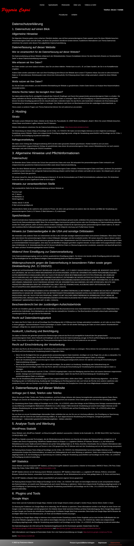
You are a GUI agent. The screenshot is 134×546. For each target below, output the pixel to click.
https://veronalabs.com (47, 468)
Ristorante (66, 5)
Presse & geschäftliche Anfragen (82, 543)
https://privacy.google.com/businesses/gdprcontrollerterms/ (32, 528)
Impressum (102, 543)
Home (42, 5)
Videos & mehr (90, 5)
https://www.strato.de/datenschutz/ (76, 127)
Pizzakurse (63, 15)
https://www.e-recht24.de (26, 536)
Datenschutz (115, 543)
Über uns (77, 5)
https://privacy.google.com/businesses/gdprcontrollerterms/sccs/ (78, 528)
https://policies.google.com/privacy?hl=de (97, 532)
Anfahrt (74, 15)
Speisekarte (53, 5)
